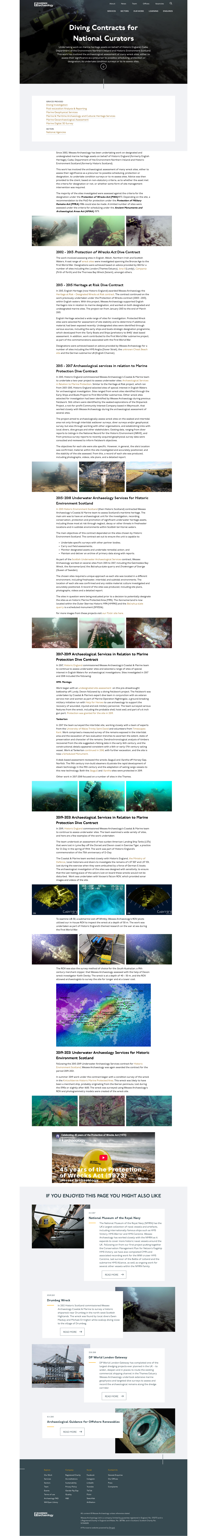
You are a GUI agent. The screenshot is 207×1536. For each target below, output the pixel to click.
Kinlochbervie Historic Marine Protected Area (88, 1080)
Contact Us (113, 1470)
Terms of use (49, 1495)
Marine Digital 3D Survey (59, 123)
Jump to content (103, 66)
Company (69, 1470)
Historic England (73, 665)
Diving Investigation (57, 105)
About (112, 4)
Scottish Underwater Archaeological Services (96, 559)
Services (111, 11)
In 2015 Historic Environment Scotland (77, 509)
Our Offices (113, 1479)
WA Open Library (51, 1502)
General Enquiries (115, 1475)
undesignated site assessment (95, 688)
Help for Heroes (95, 702)
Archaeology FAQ (51, 1498)
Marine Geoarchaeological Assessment (67, 120)
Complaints (113, 1487)
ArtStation (91, 1502)
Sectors (125, 11)
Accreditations (71, 1479)
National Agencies (56, 132)
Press (110, 1483)
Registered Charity (73, 1475)
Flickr (89, 1495)
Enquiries (168, 11)
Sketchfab (91, 1498)
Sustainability (71, 1483)
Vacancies (159, 4)
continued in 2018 (94, 750)
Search (171, 3)
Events (46, 1491)
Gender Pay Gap (71, 1491)
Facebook (91, 1475)
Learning (153, 11)
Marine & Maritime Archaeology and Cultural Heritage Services (80, 116)
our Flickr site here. (113, 613)
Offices (146, 4)
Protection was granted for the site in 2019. (90, 713)
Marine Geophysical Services (62, 112)
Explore (47, 1470)
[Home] (44, 4)
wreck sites (88, 261)
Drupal (112, 1528)
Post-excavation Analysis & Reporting (66, 109)
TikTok (89, 1491)
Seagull (94, 771)
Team (134, 4)
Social (89, 1470)
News (123, 4)
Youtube (90, 1487)
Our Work (138, 11)
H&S (67, 1498)
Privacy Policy (71, 1487)
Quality (68, 1495)
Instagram (91, 1479)
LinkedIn (90, 1483)
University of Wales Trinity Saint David (88, 729)
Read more (111, 1275)
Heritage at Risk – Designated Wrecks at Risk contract (85, 294)
